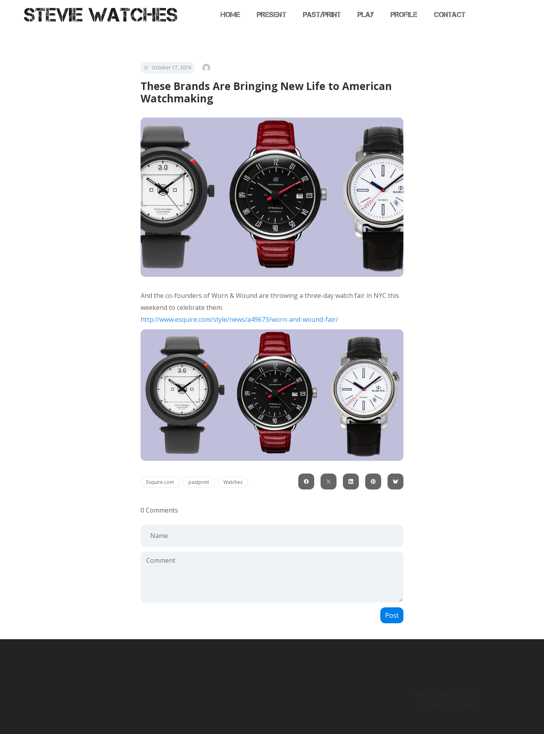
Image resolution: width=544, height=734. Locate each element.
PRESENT (271, 15)
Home (230, 15)
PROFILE (404, 15)
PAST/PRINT (322, 15)
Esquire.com (160, 482)
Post (392, 615)
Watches (233, 482)
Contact (450, 15)
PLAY (366, 15)
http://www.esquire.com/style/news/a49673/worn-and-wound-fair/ (239, 319)
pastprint (198, 482)
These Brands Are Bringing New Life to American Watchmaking (266, 92)
